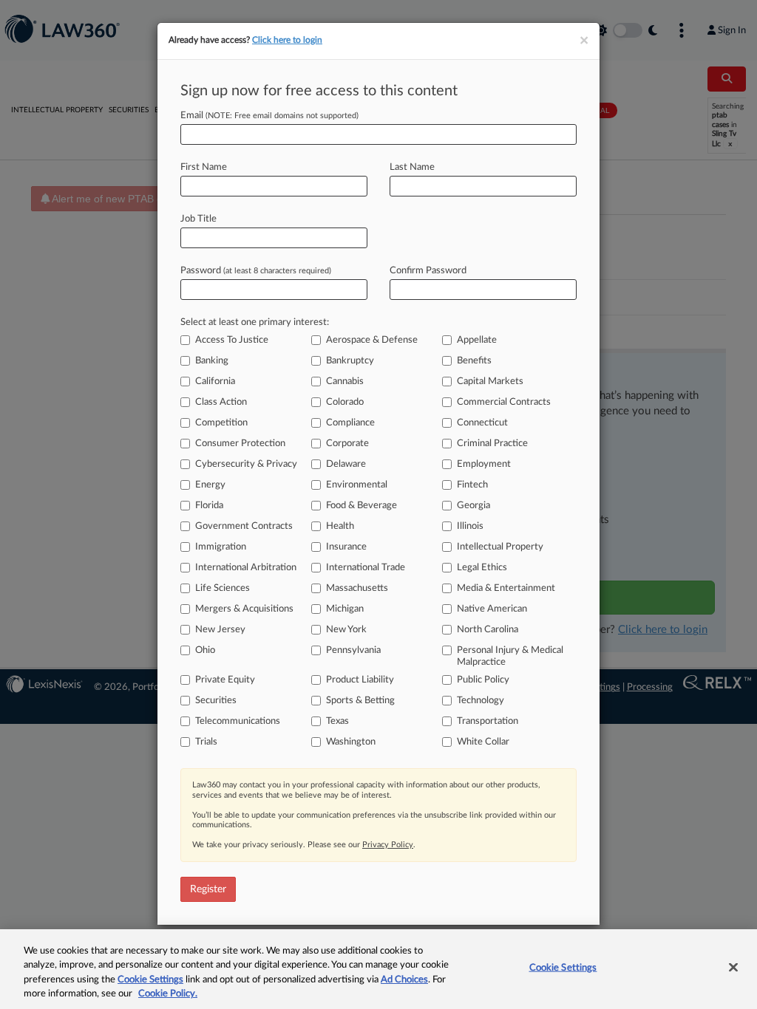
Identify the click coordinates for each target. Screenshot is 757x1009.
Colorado (345, 402)
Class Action (221, 402)
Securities (216, 700)
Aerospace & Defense (372, 340)
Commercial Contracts (504, 402)
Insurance (346, 547)
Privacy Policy (387, 845)
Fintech (472, 485)
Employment (484, 464)
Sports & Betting (360, 700)
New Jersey (220, 630)
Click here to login (287, 39)
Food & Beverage (361, 505)
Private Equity (225, 680)
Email (269, 115)
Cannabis (345, 381)
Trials (206, 742)
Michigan (345, 609)
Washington (351, 742)
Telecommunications (237, 721)
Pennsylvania (353, 650)
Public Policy (483, 680)
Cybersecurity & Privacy (246, 464)
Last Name (412, 167)
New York (346, 630)
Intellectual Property (500, 547)
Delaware (346, 464)
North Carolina (487, 630)
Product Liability (360, 680)
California (215, 381)
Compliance (350, 423)
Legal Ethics (482, 567)
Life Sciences (222, 588)
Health (340, 526)
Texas (337, 721)
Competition (221, 423)
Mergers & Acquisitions (244, 609)
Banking (211, 361)
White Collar (483, 742)
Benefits (474, 361)
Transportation (487, 721)
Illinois (470, 526)
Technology (480, 700)
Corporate (347, 443)
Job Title (198, 219)
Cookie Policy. (167, 994)
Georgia (473, 505)
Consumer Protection (240, 443)
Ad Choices (404, 980)
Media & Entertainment (506, 588)
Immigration (220, 547)
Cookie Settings (150, 980)
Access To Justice (231, 340)
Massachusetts (357, 588)
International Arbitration (245, 567)
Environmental (356, 485)
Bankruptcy (350, 361)
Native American (492, 609)
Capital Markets (490, 381)
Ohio (205, 650)
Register (208, 889)
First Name (203, 167)
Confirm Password (428, 271)
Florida (209, 505)
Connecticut (482, 423)
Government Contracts (244, 526)
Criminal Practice (492, 443)
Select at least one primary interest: (254, 322)
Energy (210, 485)
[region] (378, 969)
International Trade (365, 567)
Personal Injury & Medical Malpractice (510, 656)
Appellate (477, 340)
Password (255, 271)
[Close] (733, 967)
